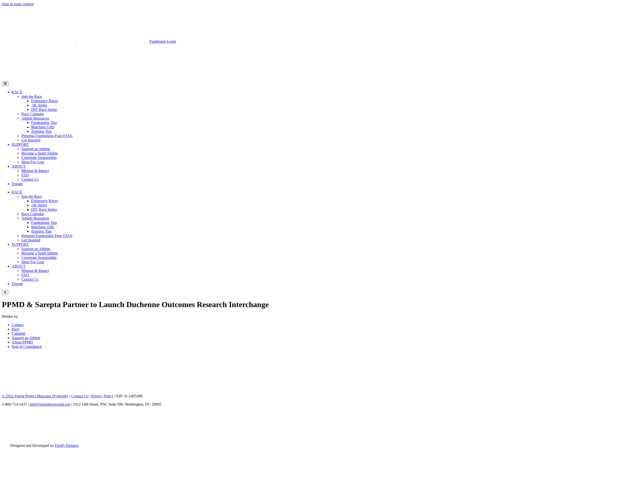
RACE (17, 92)
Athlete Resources (35, 118)
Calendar (19, 333)
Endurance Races (44, 101)
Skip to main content (18, 4)
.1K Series (39, 105)
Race (15, 329)
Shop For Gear (32, 162)
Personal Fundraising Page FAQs (46, 136)
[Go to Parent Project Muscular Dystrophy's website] (76, 41)
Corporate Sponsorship (39, 157)
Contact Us (30, 179)
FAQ (25, 175)
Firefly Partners (66, 445)
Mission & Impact (35, 171)
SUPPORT (20, 144)
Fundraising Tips (44, 123)
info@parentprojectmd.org (50, 404)
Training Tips (41, 131)
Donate (17, 184)
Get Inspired (30, 140)
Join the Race (31, 96)
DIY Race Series (44, 109)
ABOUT (19, 166)
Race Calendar (32, 114)
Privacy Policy (102, 396)
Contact (18, 325)
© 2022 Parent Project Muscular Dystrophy (35, 396)
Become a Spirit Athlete (39, 153)
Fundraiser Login (163, 41)
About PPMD (22, 342)
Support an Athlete (35, 149)
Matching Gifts (42, 127)
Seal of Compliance (27, 346)
